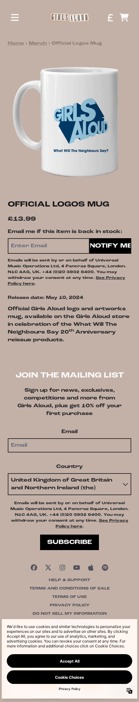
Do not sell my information (70, 614)
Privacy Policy (70, 605)
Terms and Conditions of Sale (69, 588)
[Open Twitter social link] (48, 567)
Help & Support (69, 580)
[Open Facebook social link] (34, 567)
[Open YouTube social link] (77, 567)
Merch (38, 43)
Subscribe (69, 542)
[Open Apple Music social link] (91, 567)
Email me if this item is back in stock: (65, 231)
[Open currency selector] (110, 17)
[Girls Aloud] (69, 17)
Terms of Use (69, 597)
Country (69, 466)
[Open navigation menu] (15, 17)
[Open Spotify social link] (105, 567)
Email (69, 431)
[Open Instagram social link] (62, 567)
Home (16, 43)
